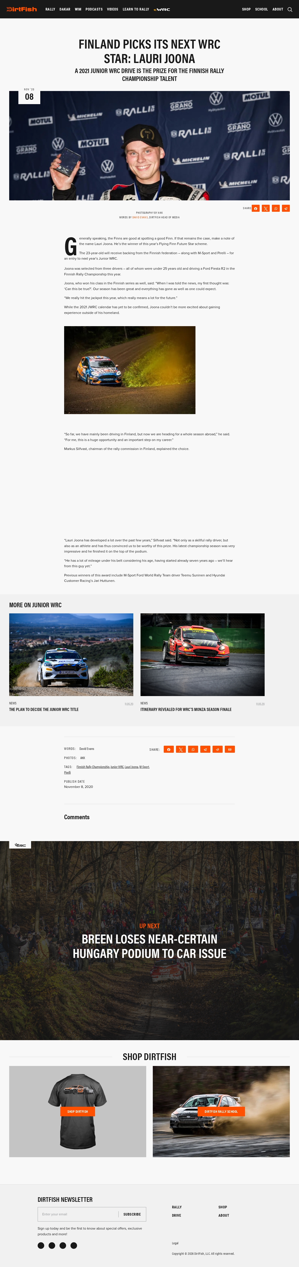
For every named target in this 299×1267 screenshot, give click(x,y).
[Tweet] (265, 208)
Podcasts (94, 9)
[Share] (255, 208)
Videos (112, 9)
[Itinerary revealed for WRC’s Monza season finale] (203, 654)
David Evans (140, 217)
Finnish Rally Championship (93, 766)
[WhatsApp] (276, 208)
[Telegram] (286, 208)
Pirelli (67, 772)
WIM (78, 9)
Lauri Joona (131, 766)
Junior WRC (117, 766)
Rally (50, 9)
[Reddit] (217, 749)
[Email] (230, 749)
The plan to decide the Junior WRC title (44, 709)
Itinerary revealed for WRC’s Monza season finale (186, 709)
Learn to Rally (136, 9)
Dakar (65, 9)
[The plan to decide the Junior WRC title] (71, 654)
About (278, 9)
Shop (246, 9)
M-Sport (144, 766)
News (12, 702)
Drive (176, 1215)
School (261, 9)
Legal (175, 1243)
